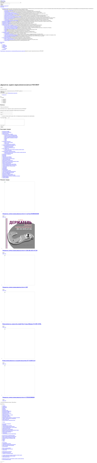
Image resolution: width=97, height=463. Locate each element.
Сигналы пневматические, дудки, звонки (9, 427)
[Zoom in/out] (3, 461)
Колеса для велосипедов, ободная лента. (11, 26)
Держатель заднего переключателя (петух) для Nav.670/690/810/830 (20, 213)
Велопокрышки (7, 36)
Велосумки (4, 155)
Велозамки (6, 11)
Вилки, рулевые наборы (8, 38)
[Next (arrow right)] (1, 462)
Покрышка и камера (5, 32)
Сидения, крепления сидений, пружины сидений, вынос (14, 149)
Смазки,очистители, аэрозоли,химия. (8, 165)
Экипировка (4, 167)
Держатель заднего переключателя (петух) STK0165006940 (18, 397)
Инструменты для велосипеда (9, 15)
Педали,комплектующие (8, 153)
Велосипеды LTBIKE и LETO (7, 174)
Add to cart (4, 253)
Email (1, 114)
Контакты (4, 49)
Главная (3, 44)
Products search (2, 1)
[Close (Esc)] (0, 461)
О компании (4, 45)
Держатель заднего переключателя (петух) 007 (15, 287)
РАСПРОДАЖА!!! (5, 176)
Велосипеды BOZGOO (6, 173)
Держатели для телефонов (6, 156)
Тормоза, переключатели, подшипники (9, 418)
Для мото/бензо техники (6, 170)
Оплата (5, 48)
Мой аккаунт (4, 46)
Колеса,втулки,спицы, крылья (7, 414)
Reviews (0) (4, 94)
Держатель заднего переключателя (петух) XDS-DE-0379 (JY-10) (19, 250)
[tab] (49, 94)
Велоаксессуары (5, 8)
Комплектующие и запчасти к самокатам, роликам (11, 175)
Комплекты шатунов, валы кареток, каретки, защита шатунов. (15, 152)
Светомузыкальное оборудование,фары (11, 20)
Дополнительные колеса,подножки (10, 13)
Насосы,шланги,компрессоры (9, 17)
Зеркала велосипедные (6, 159)
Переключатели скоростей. (9, 145)
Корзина (3, 47)
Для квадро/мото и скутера (9, 12)
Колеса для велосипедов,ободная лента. (11, 136)
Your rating (2, 117)
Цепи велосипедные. (8, 150)
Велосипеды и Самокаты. (6, 23)
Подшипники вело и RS (8, 146)
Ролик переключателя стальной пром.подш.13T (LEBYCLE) (18, 360)
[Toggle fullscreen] (2, 461)
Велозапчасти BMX (5, 22)
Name (1, 112)
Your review (2, 125)
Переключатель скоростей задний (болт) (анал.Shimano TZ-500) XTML (21, 324)
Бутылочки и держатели (8, 10)
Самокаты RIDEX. (5, 177)
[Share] (1, 461)
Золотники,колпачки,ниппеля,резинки (9, 171)
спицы (5, 31)
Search (2, 4)
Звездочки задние (5, 133)
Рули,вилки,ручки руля (6, 37)
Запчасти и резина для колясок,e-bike (10, 28)
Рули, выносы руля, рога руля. (9, 39)
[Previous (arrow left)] (0, 462)
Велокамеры (6, 33)
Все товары (2, 42)
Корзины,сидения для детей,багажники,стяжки (12, 16)
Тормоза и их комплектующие (9, 147)
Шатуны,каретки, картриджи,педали (8, 151)
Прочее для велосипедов (8, 18)
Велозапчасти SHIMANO (6, 21)
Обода (5, 30)
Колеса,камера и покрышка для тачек (10, 27)
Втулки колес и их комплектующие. (10, 25)
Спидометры (6, 19)
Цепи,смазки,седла (5, 148)
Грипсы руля (6, 40)
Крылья (5, 29)
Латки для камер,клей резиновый (10, 35)
